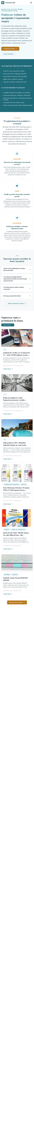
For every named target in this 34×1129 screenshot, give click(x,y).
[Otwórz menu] (31, 2)
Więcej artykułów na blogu (16, 303)
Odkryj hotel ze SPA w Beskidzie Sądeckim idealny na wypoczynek (14, 444)
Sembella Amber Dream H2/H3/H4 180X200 (15, 579)
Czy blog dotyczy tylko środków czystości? (13, 288)
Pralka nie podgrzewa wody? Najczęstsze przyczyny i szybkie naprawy (14, 400)
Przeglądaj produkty (9, 48)
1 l (5, 349)
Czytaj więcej (7, 369)
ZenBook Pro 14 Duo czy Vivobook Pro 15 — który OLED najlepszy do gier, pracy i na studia (16, 355)
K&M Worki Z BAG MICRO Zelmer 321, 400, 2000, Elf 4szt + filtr (16, 534)
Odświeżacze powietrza (11, 484)
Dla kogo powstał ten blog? (12, 296)
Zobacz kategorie (8, 54)
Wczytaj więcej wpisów (16, 602)
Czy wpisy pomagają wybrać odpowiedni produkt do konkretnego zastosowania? (15, 279)
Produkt (24, 484)
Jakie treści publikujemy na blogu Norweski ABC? (14, 269)
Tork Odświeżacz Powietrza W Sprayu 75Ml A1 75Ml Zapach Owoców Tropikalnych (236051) (16, 490)
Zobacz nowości (7, 324)
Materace (7, 574)
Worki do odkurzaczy (18, 529)
